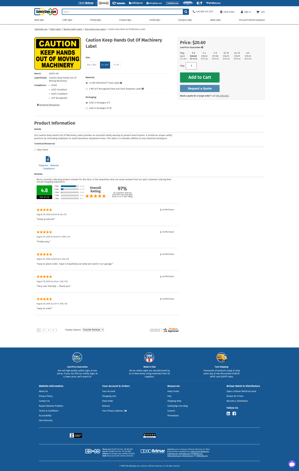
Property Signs (125, 20)
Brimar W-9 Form (235, 396)
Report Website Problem (51, 406)
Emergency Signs (185, 20)
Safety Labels (55, 29)
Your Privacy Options (112, 410)
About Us (43, 391)
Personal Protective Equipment (252, 20)
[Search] (186, 12)
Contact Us (44, 401)
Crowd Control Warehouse (199, 451)
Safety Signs (39, 20)
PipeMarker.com (197, 454)
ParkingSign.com (184, 454)
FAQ (169, 396)
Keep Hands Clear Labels (95, 29)
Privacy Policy (46, 396)
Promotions (173, 415)
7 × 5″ (116, 65)
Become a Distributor (237, 401)
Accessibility (45, 415)
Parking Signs (95, 20)
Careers (171, 410)
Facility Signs (155, 20)
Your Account (108, 391)
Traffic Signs (67, 20)
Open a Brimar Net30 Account (241, 391)
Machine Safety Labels (73, 29)
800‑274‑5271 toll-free (115, 449)
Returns (106, 406)
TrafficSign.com (172, 454)
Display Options (73, 329)
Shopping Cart (109, 396)
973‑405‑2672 (222, 96)
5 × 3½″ (105, 65)
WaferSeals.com (202, 456)
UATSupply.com (187, 456)
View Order (107, 401)
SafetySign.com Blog (177, 406)
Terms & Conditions (48, 410)
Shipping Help (174, 401)
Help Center (173, 391)
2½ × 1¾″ (91, 65)
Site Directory (45, 420)
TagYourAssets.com (174, 456)
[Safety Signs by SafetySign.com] (46, 15)
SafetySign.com (41, 29)
